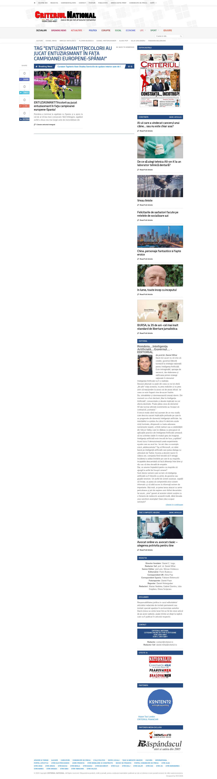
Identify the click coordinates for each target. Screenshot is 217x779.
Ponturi (92, 3)
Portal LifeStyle (41, 763)
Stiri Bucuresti (101, 766)
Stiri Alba (165, 763)
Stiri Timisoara (77, 769)
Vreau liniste (144, 200)
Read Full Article (145, 131)
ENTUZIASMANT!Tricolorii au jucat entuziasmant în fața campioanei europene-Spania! (55, 106)
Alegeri (54, 760)
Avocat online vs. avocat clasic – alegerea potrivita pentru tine (157, 544)
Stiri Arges (50, 766)
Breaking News (58, 30)
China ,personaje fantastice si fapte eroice (159, 253)
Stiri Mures (39, 769)
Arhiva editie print (118, 3)
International (161, 760)
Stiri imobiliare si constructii (100, 763)
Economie (130, 30)
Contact (82, 3)
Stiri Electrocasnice (60, 763)
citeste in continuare (174, 505)
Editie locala (113, 760)
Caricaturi (65, 760)
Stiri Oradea (51, 769)
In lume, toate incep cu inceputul (157, 289)
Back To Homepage (125, 47)
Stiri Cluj (115, 766)
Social (118, 30)
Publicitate (103, 3)
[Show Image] (54, 73)
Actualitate (76, 30)
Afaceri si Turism (41, 760)
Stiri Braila (75, 766)
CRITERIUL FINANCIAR (147, 719)
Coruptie (105, 30)
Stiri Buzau (87, 766)
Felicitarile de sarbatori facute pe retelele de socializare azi (157, 214)
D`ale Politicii (99, 760)
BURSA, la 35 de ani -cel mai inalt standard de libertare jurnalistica (157, 327)
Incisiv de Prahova (123, 763)
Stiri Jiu (159, 766)
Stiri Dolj (126, 766)
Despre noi (43, 3)
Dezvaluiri (41, 30)
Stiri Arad (38, 766)
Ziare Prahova (78, 763)
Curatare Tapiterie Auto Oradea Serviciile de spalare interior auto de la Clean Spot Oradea (98, 67)
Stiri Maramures (173, 766)
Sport (153, 30)
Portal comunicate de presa (146, 763)
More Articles (175, 117)
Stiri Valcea (92, 769)
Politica (93, 30)
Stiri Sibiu (64, 769)
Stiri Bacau (62, 766)
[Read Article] (61, 73)
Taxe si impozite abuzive (132, 760)
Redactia (54, 3)
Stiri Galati (138, 766)
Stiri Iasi (149, 766)
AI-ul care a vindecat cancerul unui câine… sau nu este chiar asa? (158, 124)
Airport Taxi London (146, 717)
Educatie (168, 30)
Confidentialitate (68, 3)
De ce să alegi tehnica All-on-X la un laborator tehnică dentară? (159, 163)
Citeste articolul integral (44, 125)
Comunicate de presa (138, 3)
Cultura (149, 760)
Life (141, 30)
